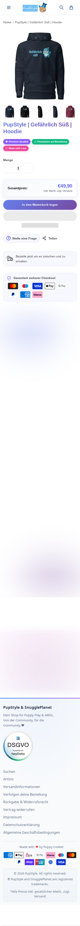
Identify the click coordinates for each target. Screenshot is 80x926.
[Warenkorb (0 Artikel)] (71, 7)
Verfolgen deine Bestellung (25, 794)
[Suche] (61, 7)
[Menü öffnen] (8, 7)
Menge (8, 160)
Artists (8, 779)
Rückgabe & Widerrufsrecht (25, 802)
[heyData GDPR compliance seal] (40, 746)
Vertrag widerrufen (19, 809)
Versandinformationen (21, 786)
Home (7, 22)
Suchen (9, 771)
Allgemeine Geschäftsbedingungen (31, 832)
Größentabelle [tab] (47, 326)
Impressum (12, 817)
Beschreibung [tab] (17, 326)
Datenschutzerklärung (21, 824)
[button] (40, 216)
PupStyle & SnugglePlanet (27, 707)
